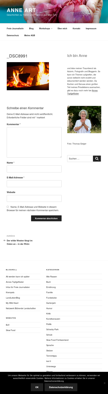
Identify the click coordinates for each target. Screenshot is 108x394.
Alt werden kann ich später (18, 276)
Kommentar (14, 124)
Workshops (44, 28)
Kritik (48, 313)
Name (10, 162)
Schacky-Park (52, 329)
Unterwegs (51, 366)
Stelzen (49, 350)
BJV (7, 324)
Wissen (49, 371)
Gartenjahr (51, 303)
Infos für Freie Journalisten (18, 287)
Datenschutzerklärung (61, 387)
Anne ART (21, 10)
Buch (48, 281)
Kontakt (76, 28)
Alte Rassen (51, 276)
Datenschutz (13, 35)
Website (11, 192)
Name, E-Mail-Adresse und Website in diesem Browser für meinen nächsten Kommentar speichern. (33, 208)
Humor (49, 308)
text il (48, 361)
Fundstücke (51, 297)
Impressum (91, 28)
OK (37, 387)
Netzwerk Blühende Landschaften (21, 308)
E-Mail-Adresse (15, 177)
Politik (48, 324)
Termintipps (51, 355)
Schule (49, 334)
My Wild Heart (12, 303)
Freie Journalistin (15, 28)
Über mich (62, 28)
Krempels (10, 292)
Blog (31, 28)
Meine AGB (29, 35)
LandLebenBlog (13, 297)
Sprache (50, 345)
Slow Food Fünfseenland (57, 340)
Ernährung (51, 287)
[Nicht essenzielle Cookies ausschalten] (104, 383)
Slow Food (10, 330)
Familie (49, 292)
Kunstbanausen (53, 318)
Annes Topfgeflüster (15, 281)
